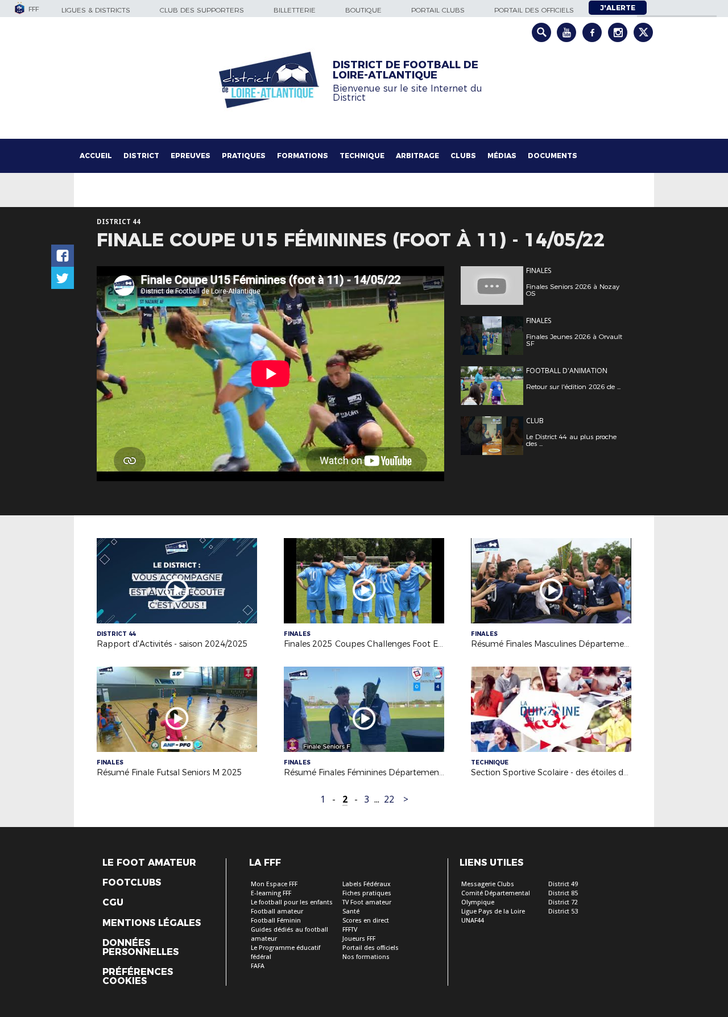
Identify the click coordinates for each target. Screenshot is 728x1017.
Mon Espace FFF (274, 884)
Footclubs (131, 882)
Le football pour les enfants (292, 902)
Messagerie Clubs (487, 884)
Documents (552, 155)
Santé (350, 911)
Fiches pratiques (366, 893)
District (141, 155)
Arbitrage (417, 155)
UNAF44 (472, 920)
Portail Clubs (438, 10)
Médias (501, 155)
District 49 (563, 884)
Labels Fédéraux (366, 884)
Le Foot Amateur (149, 862)
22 (389, 799)
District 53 (563, 911)
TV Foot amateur (366, 902)
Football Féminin (276, 920)
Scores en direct (365, 920)
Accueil (96, 155)
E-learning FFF (271, 893)
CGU (112, 902)
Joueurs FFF (358, 938)
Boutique (363, 10)
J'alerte (617, 7)
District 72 (563, 902)
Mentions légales (151, 923)
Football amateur (277, 911)
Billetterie (295, 10)
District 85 (563, 893)
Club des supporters (202, 10)
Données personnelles (140, 948)
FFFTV (349, 929)
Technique (362, 155)
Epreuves (190, 155)
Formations (302, 155)
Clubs (463, 155)
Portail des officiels (534, 10)
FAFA (257, 966)
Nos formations (366, 957)
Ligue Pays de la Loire (493, 911)
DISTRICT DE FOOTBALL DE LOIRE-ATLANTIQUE (405, 70)
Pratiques (244, 155)
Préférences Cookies (137, 977)
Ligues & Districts (95, 10)
